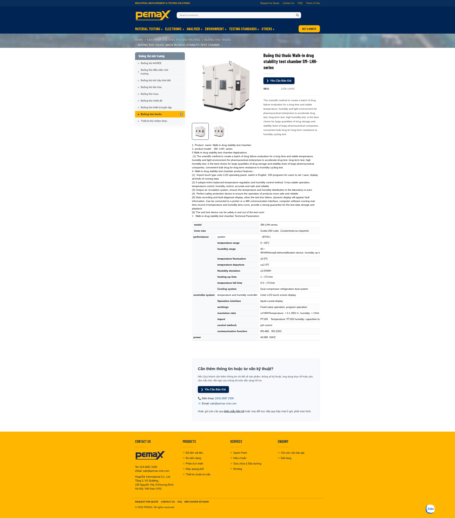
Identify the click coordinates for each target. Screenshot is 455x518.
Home (139, 39)
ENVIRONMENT (214, 29)
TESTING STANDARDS (243, 29)
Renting (237, 468)
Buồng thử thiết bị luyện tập (156, 107)
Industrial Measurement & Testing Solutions (162, 3)
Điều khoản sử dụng (196, 502)
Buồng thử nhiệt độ (151, 100)
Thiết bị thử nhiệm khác (154, 120)
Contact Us (288, 3)
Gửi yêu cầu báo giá (292, 452)
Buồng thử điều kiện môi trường (154, 71)
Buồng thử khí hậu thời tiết (156, 80)
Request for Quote (269, 3)
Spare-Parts (240, 452)
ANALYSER (193, 29)
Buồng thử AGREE (151, 63)
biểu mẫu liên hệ (234, 411)
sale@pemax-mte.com (223, 403)
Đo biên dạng (193, 458)
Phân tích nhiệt (194, 463)
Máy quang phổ (195, 468)
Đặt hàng (286, 458)
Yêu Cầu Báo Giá (279, 80)
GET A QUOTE (309, 28)
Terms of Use (313, 3)
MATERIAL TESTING (147, 29)
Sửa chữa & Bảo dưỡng (247, 463)
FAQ (300, 3)
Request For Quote (146, 502)
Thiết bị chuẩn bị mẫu (198, 474)
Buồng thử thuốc (217, 39)
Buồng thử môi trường (182, 39)
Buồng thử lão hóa (151, 87)
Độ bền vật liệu (194, 452)
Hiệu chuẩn (239, 458)
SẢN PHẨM (154, 39)
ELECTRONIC (173, 29)
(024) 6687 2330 (224, 398)
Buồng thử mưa (149, 93)
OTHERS (267, 29)
